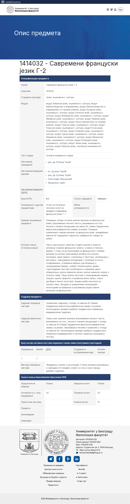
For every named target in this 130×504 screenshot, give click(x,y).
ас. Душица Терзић (57, 171)
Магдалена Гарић (56, 183)
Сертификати (81, 465)
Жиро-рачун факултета (89, 450)
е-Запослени (81, 477)
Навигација (13, 2)
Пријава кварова (53, 481)
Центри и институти (53, 469)
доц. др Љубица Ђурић (59, 162)
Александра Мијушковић (60, 179)
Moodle (81, 469)
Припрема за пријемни (53, 465)
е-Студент (81, 473)
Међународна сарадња (53, 473)
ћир (120, 10)
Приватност (53, 485)
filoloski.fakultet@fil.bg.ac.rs (91, 453)
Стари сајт (81, 481)
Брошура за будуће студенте (53, 477)
